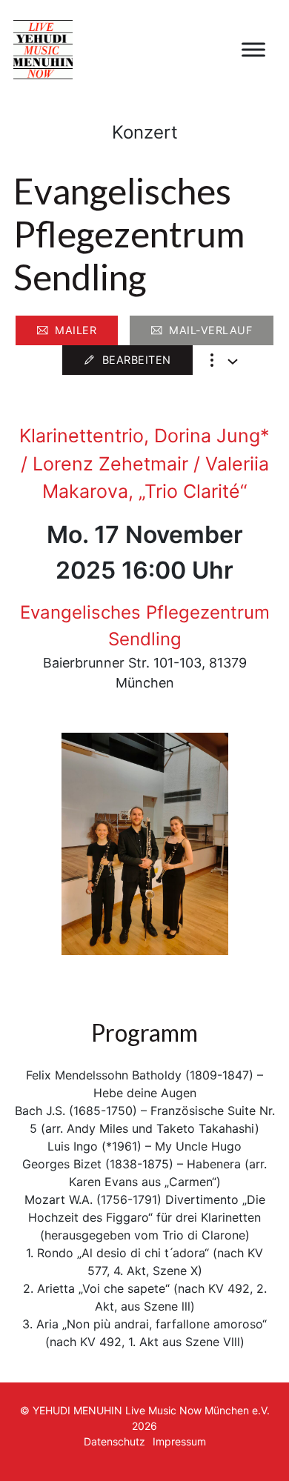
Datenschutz (114, 1441)
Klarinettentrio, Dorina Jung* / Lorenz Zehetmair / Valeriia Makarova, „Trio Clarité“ (144, 463)
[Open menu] (253, 49)
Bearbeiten (136, 359)
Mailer (75, 330)
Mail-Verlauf (210, 330)
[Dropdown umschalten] (233, 361)
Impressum (179, 1441)
